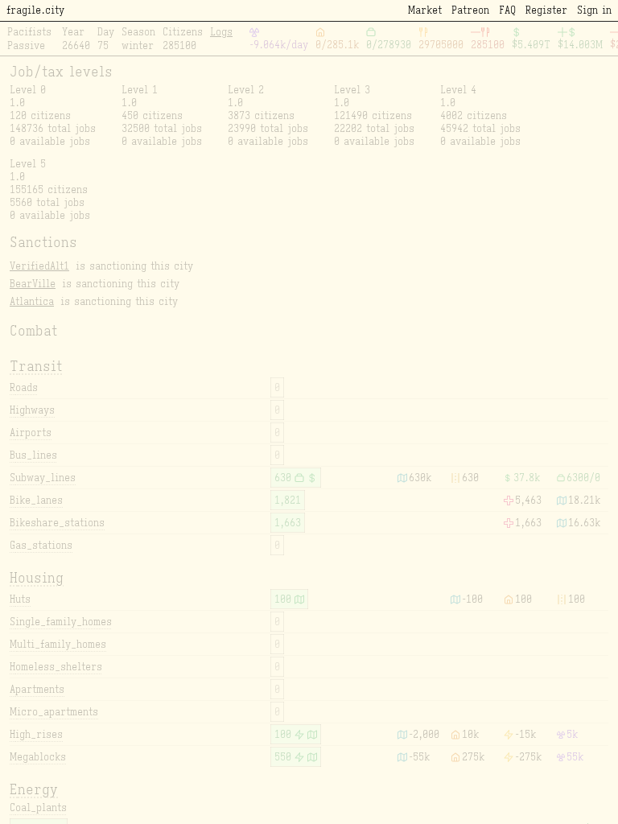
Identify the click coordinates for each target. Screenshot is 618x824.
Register (546, 10)
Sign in (594, 10)
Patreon (470, 10)
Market (425, 10)
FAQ (507, 10)
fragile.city (35, 10)
